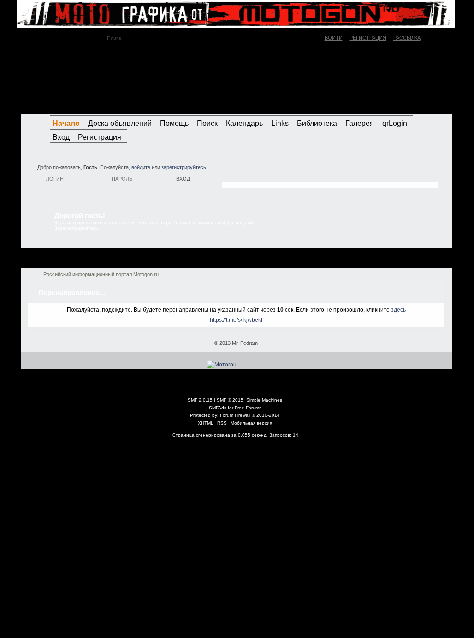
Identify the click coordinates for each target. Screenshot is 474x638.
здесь (398, 310)
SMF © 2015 (230, 399)
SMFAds (217, 407)
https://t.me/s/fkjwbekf (236, 320)
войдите (140, 167)
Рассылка (407, 38)
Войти (334, 38)
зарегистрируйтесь (183, 167)
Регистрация (368, 38)
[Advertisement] (330, 173)
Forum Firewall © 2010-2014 (250, 415)
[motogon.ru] (104, 78)
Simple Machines (264, 399)
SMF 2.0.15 (200, 399)
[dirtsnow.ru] (404, 105)
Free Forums (248, 407)
